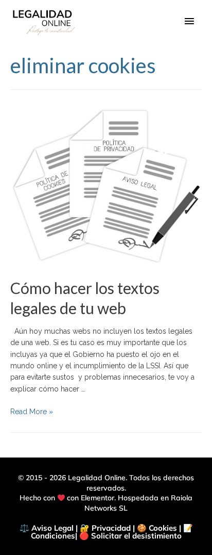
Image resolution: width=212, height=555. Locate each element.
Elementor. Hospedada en (126, 497)
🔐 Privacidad (105, 528)
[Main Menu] (189, 22)
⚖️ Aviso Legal (47, 528)
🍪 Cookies (157, 528)
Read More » (31, 411)
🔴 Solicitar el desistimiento (130, 536)
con (73, 497)
